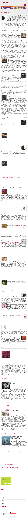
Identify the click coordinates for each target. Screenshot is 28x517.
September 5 (20, 225)
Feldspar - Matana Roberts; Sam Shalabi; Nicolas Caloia (8, 464)
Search (3, 489)
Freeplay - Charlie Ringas (5, 405)
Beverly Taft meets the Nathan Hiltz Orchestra (8, 433)
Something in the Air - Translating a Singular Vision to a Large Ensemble (9, 467)
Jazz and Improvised (12, 276)
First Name (3, 500)
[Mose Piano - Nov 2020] (6, 480)
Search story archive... (4, 486)
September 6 (2, 186)
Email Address (4, 497)
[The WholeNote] (6, 2)
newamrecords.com (20, 352)
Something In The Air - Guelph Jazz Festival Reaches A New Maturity (11, 177)
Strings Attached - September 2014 (6, 12)
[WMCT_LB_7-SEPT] (13, 7)
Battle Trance (3, 347)
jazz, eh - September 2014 (5, 274)
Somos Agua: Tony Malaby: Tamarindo (7, 378)
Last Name (3, 503)
